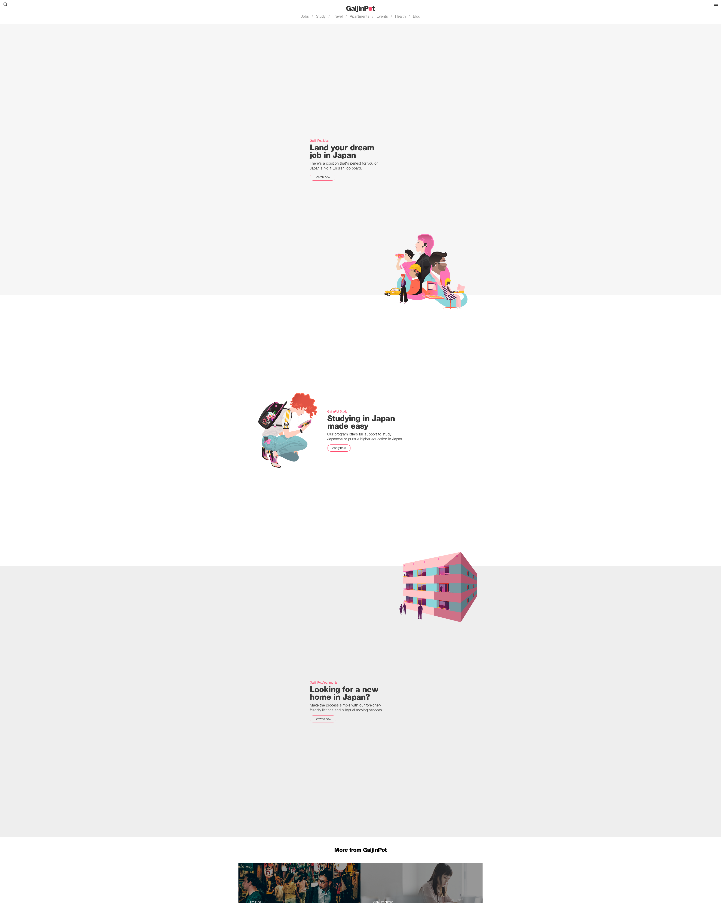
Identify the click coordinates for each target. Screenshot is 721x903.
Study (321, 16)
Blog (416, 16)
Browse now (323, 719)
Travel (338, 16)
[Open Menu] (715, 4)
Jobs (305, 16)
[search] (5, 4)
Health (400, 16)
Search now (322, 177)
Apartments (359, 16)
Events (382, 16)
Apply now (339, 448)
